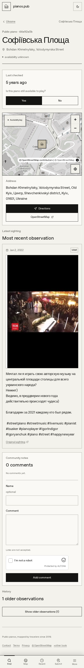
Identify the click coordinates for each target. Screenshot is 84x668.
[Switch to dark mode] (77, 6)
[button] (42, 144)
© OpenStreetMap (64, 160)
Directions (44, 208)
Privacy (26, 645)
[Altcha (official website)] (64, 561)
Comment (12, 510)
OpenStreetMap (40, 216)
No (60, 100)
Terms (16, 645)
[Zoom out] (75, 128)
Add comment (42, 577)
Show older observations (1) (42, 611)
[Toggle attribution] (77, 160)
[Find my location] (75, 169)
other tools (61, 645)
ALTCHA (61, 566)
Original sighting (15, 442)
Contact (6, 645)
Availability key (16, 120)
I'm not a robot (23, 560)
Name (11, 488)
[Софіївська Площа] (42, 144)
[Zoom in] (75, 119)
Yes (24, 100)
